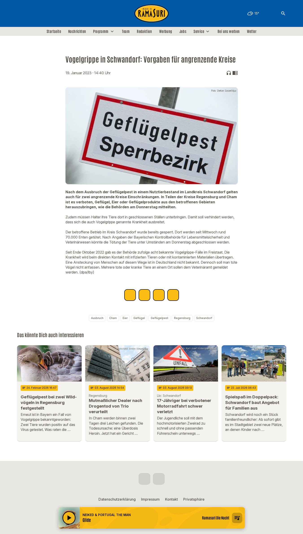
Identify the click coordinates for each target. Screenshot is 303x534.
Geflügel (139, 318)
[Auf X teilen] (144, 295)
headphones (228, 73)
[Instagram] (30, 13)
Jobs (183, 31)
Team (126, 31)
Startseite (54, 31)
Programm (100, 31)
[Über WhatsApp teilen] (158, 295)
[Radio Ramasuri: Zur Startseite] (151, 13)
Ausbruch (97, 318)
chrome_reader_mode (235, 73)
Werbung (165, 31)
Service (199, 31)
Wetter (251, 31)
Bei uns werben (229, 31)
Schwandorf (204, 318)
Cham (113, 318)
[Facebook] (21, 13)
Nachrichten (77, 31)
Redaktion (144, 31)
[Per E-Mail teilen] (173, 295)
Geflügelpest (159, 318)
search (283, 13)
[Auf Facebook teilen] (130, 295)
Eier (125, 318)
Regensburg (182, 318)
